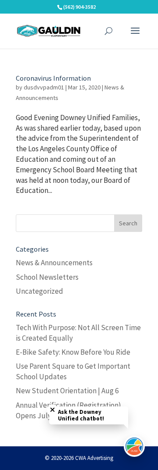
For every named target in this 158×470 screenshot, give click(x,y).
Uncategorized (39, 291)
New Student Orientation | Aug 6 (67, 390)
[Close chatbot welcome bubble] (52, 409)
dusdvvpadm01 (44, 87)
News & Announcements (54, 262)
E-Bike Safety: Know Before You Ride (73, 352)
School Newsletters (47, 277)
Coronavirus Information (53, 78)
